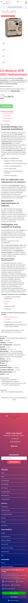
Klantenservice (4, 506)
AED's (2, 476)
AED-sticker (7, 319)
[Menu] (26, 3)
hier (2, 385)
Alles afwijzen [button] (14, 597)
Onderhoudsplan (7, 118)
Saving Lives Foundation (7, 548)
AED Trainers (4, 488)
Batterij (6, 304)
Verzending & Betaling (6, 514)
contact (13, 332)
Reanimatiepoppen (6, 491)
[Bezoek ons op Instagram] (18, 449)
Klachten (3, 518)
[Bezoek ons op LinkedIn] (14, 449)
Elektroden (7, 301)
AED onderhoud (5, 495)
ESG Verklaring (5, 551)
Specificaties (6, 115)
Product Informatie (8, 113)
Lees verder (22, 578)
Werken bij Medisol (6, 540)
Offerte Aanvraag (5, 510)
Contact (3, 532)
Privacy (3, 562)
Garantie (3, 521)
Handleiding (6, 121)
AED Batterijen (4, 484)
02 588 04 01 (15, 438)
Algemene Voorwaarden (7, 566)
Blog (2, 555)
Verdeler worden (5, 499)
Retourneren (4, 525)
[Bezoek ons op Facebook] (9, 449)
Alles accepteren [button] (14, 593)
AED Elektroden (5, 480)
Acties (2, 473)
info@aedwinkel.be (15, 441)
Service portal (4, 544)
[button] (14, 600)
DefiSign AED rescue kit (11, 317)
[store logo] (5, 3)
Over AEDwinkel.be (6, 536)
